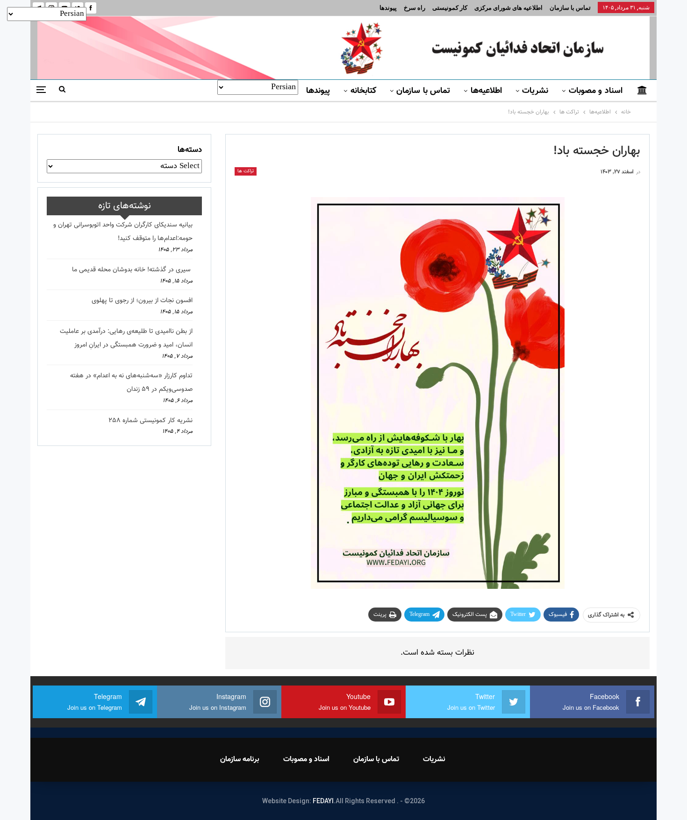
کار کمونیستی (449, 7)
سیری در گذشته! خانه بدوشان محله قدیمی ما (132, 270)
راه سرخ (414, 7)
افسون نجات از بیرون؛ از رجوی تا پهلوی (142, 301)
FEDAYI (323, 801)
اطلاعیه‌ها (486, 91)
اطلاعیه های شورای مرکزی (508, 7)
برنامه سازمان (239, 759)
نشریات (535, 91)
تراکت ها (245, 171)
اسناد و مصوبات (596, 91)
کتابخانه (363, 91)
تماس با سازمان (570, 7)
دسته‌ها (190, 150)
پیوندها (388, 7)
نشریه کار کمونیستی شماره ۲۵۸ (150, 421)
